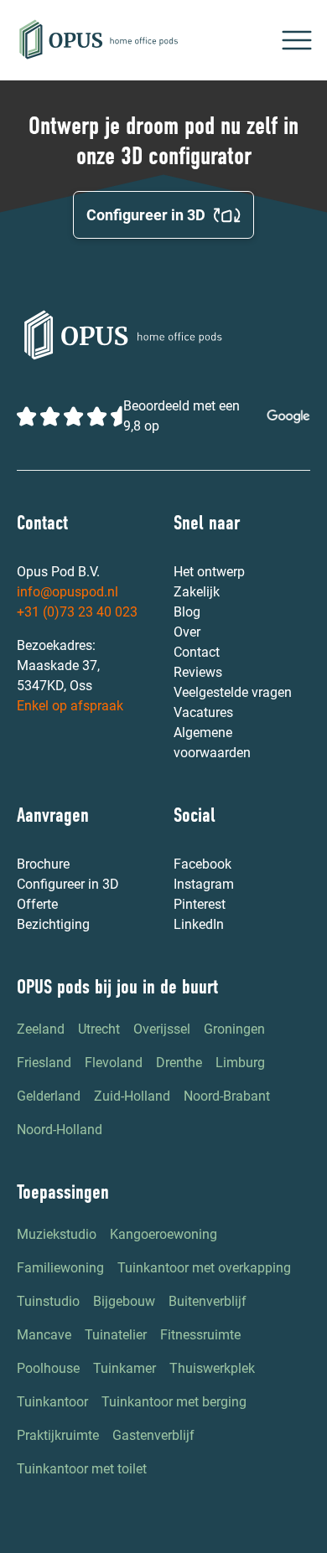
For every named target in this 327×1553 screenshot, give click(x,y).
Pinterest (200, 904)
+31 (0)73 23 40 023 (77, 612)
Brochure (43, 864)
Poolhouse (48, 1368)
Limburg (240, 1063)
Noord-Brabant (227, 1096)
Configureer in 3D (68, 884)
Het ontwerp (209, 572)
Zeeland (41, 1029)
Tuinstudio (48, 1301)
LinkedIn (199, 924)
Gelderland (48, 1096)
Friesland (44, 1063)
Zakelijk (197, 592)
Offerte (37, 904)
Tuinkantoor (52, 1402)
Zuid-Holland (132, 1096)
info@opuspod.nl (67, 592)
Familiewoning (60, 1268)
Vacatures (203, 712)
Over (187, 632)
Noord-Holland (59, 1130)
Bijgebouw (124, 1301)
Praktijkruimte (58, 1435)
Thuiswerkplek (212, 1368)
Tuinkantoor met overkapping (204, 1268)
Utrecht (99, 1029)
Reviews (198, 672)
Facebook (202, 864)
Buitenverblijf (208, 1301)
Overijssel (161, 1029)
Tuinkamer (124, 1368)
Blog (187, 612)
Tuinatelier (116, 1335)
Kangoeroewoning (163, 1234)
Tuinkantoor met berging (174, 1402)
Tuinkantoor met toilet (82, 1469)
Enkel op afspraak (70, 706)
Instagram (204, 884)
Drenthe (179, 1063)
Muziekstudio (56, 1234)
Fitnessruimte (200, 1335)
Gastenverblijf (153, 1435)
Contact (197, 652)
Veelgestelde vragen (233, 692)
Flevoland (114, 1063)
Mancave (44, 1335)
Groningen (234, 1029)
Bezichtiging (53, 924)
